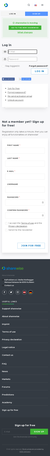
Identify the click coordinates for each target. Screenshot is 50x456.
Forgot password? (38, 66)
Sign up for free (10, 410)
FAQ (4, 363)
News (5, 371)
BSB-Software (25, 452)
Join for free (14, 88)
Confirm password (18, 210)
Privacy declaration (17, 226)
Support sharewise (11, 308)
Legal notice (8, 347)
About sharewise (10, 316)
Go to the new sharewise (25, 28)
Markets (6, 379)
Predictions (8, 394)
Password (13, 197)
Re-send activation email (20, 96)
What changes (25, 32)
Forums (6, 387)
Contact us (9, 285)
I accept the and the (25, 224)
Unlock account (15, 100)
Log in (12, 14)
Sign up (36, 14)
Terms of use (27, 223)
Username (12, 184)
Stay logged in (12, 66)
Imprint (5, 324)
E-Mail (11, 171)
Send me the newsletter (20, 230)
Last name (13, 158)
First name (13, 145)
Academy (7, 402)
